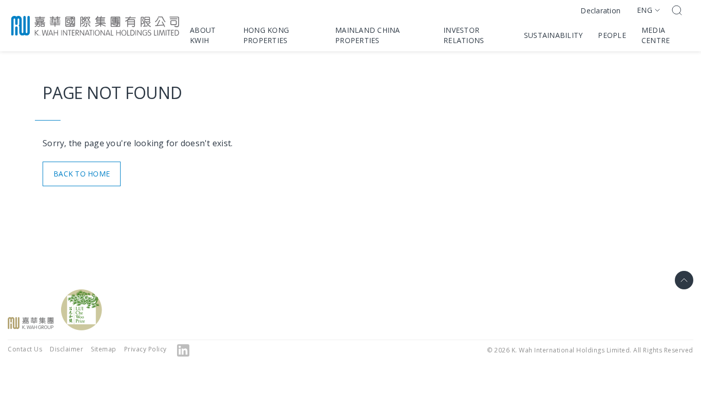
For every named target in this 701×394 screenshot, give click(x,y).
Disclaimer (66, 349)
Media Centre (655, 35)
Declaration (600, 10)
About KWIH (203, 35)
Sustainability (553, 35)
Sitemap (103, 349)
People (612, 35)
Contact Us (25, 349)
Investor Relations (463, 35)
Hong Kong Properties (266, 35)
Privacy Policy (145, 349)
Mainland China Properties (367, 35)
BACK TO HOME (81, 174)
